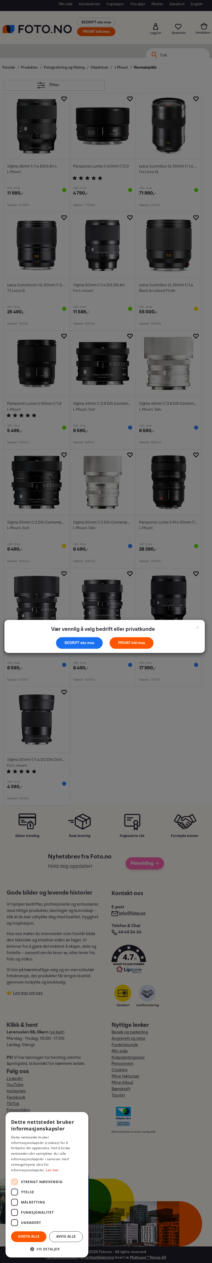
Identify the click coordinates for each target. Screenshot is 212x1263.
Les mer (52, 1170)
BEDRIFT (72, 642)
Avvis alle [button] (66, 1236)
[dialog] (47, 1184)
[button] (47, 1249)
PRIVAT (124, 642)
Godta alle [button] (29, 1236)
